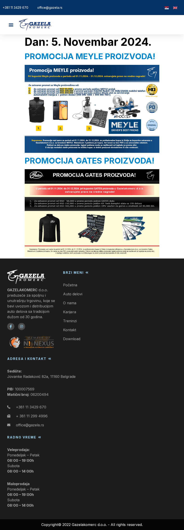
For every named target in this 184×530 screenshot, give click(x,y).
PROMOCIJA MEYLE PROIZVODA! (90, 56)
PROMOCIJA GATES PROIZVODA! (89, 161)
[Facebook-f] (10, 326)
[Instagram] (21, 326)
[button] (11, 24)
